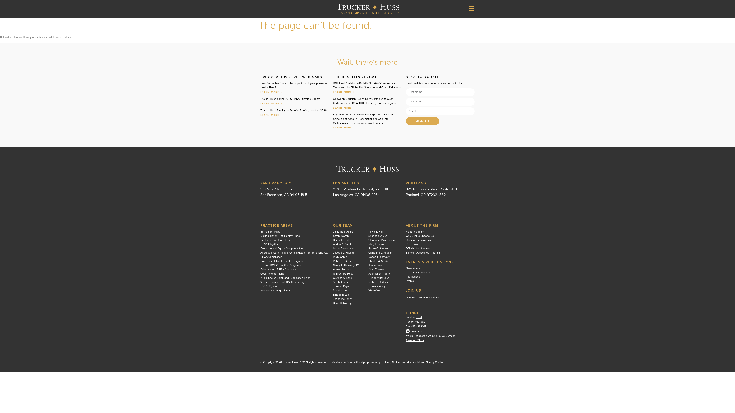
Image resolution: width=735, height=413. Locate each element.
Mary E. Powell (376, 244)
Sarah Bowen (341, 236)
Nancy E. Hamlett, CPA (346, 265)
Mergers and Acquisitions (275, 291)
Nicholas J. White (378, 282)
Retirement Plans (270, 232)
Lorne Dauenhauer (344, 248)
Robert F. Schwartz (379, 257)
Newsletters (413, 268)
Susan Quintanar (378, 248)
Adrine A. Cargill (342, 244)
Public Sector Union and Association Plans (285, 278)
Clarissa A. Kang (342, 278)
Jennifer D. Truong (379, 274)
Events (410, 281)
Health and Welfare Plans (275, 240)
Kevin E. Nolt (375, 232)
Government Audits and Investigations (282, 261)
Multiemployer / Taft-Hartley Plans (280, 236)
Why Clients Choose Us (420, 236)
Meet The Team (415, 232)
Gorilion (439, 362)
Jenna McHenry (342, 299)
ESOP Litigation (269, 286)
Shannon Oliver (377, 236)
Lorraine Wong (377, 286)
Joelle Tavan (375, 265)
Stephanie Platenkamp (381, 240)
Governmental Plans (272, 274)
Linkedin (415, 331)
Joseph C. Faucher (344, 253)
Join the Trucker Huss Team (422, 298)
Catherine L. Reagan (380, 253)
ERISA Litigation (269, 244)
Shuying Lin (340, 291)
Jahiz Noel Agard (343, 232)
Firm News (412, 244)
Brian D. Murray (342, 303)
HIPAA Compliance (271, 257)
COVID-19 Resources (418, 273)
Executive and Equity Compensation (281, 248)
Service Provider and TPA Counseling (282, 282)
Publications (413, 277)
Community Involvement (420, 240)
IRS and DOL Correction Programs (280, 265)
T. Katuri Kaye (341, 286)
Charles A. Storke (378, 261)
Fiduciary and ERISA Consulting (278, 270)
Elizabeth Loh (341, 295)
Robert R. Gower (343, 261)
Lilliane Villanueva (378, 278)
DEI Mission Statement (419, 248)
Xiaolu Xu (374, 291)
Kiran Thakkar (376, 270)
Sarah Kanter (340, 282)
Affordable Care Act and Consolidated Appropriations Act (294, 253)
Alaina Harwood (342, 270)
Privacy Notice (391, 362)
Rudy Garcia (340, 257)
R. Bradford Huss (343, 274)
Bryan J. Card (341, 240)
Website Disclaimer (413, 362)
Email (419, 317)
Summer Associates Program (423, 253)
